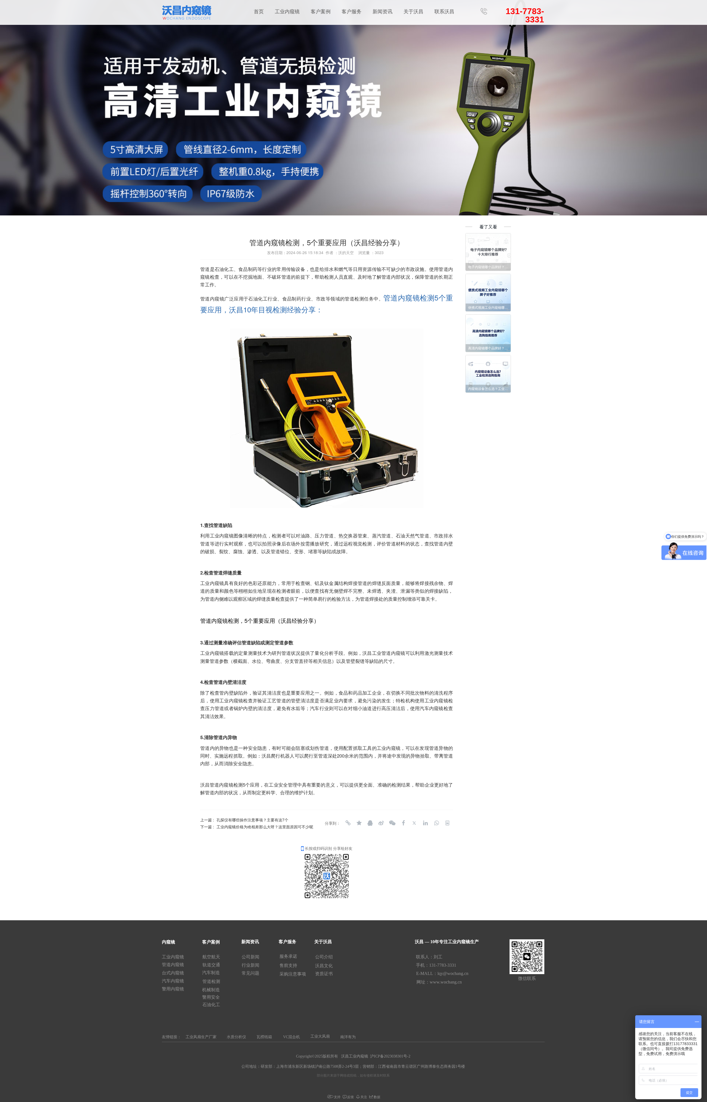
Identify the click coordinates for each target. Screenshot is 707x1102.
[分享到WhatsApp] (436, 823)
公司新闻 (251, 957)
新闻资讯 (382, 11)
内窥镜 (168, 942)
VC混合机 (291, 1037)
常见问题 (251, 973)
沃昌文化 (324, 965)
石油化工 (211, 1004)
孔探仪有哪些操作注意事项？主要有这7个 (252, 819)
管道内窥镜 (173, 964)
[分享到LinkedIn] (425, 823)
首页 (259, 11)
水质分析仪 (236, 1037)
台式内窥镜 (173, 973)
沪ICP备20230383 (384, 1056)
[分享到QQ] (370, 823)
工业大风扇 (320, 1036)
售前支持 (288, 965)
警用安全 (211, 997)
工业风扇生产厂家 (201, 1037)
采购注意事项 (292, 974)
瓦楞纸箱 (264, 1037)
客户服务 (352, 11)
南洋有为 (348, 1037)
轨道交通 (211, 965)
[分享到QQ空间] (359, 823)
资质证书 (324, 973)
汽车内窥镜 (173, 981)
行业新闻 (251, 965)
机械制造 (211, 989)
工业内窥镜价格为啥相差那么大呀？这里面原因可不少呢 (265, 826)
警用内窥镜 (173, 989)
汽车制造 (211, 972)
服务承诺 (288, 956)
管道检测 (211, 981)
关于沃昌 (413, 11)
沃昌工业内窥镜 (354, 1056)
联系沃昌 (444, 11)
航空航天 (211, 957)
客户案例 (321, 11)
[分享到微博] (381, 823)
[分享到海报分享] (447, 823)
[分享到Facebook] (403, 823)
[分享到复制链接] (348, 823)
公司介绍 (324, 957)
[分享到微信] (392, 823)
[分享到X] (414, 823)
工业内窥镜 (287, 11)
